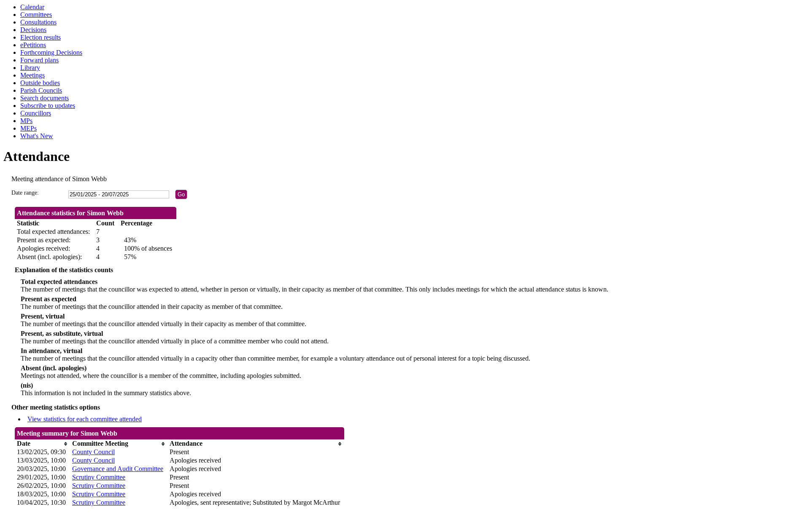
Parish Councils (41, 90)
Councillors (35, 113)
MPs (26, 120)
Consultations (38, 22)
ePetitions (33, 44)
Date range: (25, 193)
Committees (36, 14)
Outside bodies (40, 82)
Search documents (44, 98)
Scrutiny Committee (98, 477)
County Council (93, 451)
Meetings (32, 75)
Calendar (32, 7)
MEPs (28, 128)
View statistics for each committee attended (84, 419)
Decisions (33, 29)
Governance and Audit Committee (117, 468)
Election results (40, 37)
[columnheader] (42, 443)
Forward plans (39, 60)
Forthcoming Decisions (51, 52)
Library (30, 67)
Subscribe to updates (47, 105)
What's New (36, 135)
